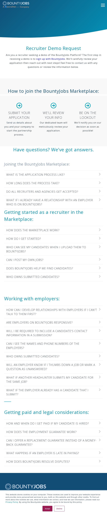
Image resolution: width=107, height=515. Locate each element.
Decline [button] (59, 508)
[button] (103, 5)
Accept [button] (47, 508)
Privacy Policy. (12, 502)
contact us (81, 62)
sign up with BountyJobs (50, 58)
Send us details (15, 122)
